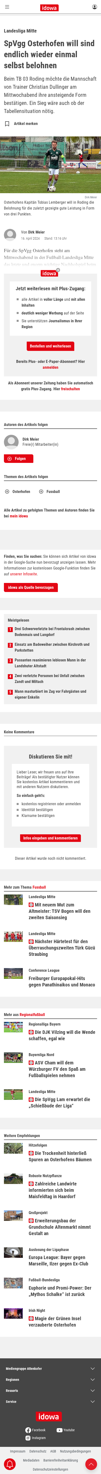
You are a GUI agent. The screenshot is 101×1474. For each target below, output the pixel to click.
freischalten (70, 389)
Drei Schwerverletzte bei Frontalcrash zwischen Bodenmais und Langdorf (52, 631)
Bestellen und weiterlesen (50, 346)
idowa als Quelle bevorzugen (31, 587)
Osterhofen (21, 491)
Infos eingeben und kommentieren (50, 838)
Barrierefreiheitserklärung (60, 1460)
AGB (53, 1451)
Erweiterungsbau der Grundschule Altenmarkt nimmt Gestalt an (60, 1227)
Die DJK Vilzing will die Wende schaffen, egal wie (62, 1035)
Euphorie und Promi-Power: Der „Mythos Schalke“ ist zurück (60, 1291)
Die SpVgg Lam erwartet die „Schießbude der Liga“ (59, 1102)
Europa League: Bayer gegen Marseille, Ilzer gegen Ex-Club (58, 1260)
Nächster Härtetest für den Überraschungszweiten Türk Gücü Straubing (62, 947)
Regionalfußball (32, 1014)
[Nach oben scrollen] (91, 1464)
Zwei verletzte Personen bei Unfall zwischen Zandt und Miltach (50, 678)
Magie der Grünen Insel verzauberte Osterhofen (55, 1322)
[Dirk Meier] (11, 235)
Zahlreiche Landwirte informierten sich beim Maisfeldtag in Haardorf (53, 1190)
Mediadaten (31, 1460)
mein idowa (19, 516)
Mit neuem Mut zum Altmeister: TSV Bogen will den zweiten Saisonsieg (59, 911)
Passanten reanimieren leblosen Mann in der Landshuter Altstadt (50, 663)
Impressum (17, 1451)
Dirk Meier (36, 232)
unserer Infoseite (23, 574)
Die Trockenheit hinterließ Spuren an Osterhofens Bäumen (60, 1156)
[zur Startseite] (50, 1414)
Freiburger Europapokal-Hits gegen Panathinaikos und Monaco (62, 981)
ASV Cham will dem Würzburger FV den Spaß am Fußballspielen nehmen (57, 1069)
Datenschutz (37, 1451)
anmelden (50, 367)
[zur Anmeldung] (94, 7)
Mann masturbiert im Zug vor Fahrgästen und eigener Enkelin (50, 694)
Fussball (53, 491)
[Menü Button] (7, 6)
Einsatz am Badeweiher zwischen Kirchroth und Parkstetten (52, 647)
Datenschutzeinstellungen (50, 1469)
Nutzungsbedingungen (75, 1451)
